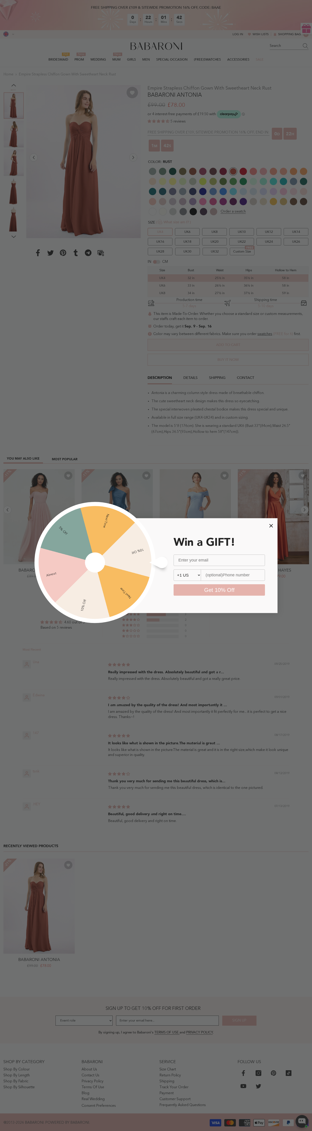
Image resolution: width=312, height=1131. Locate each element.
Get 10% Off (219, 590)
